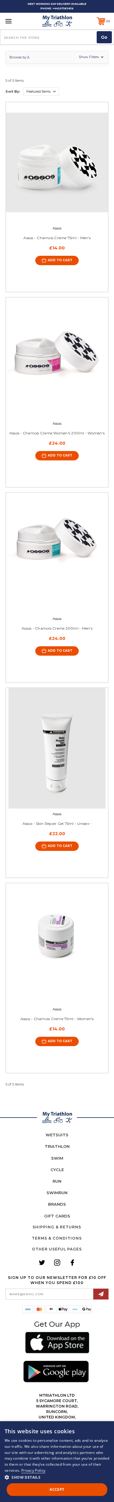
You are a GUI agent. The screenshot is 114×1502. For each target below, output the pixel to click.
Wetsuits (57, 1134)
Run (57, 1181)
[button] (57, 57)
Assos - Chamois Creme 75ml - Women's (57, 1018)
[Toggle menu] (15, 21)
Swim (57, 1158)
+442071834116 (63, 8)
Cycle (57, 1169)
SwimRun (57, 1192)
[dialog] (57, 1461)
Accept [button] (57, 1489)
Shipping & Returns (57, 1227)
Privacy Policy (33, 1470)
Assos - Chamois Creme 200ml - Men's (57, 628)
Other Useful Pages (57, 1249)
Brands (57, 1204)
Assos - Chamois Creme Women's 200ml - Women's (57, 433)
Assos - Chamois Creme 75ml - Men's (57, 238)
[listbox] (41, 91)
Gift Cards (57, 1216)
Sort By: (12, 91)
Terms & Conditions (57, 1238)
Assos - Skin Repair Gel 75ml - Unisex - (57, 823)
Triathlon (57, 1146)
